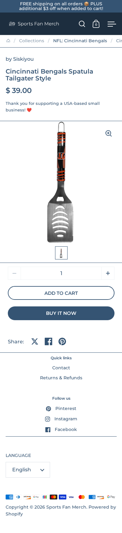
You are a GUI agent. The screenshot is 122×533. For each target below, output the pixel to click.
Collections (31, 40)
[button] (107, 273)
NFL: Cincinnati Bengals (80, 40)
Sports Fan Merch (66, 507)
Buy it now (61, 313)
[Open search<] (82, 23)
